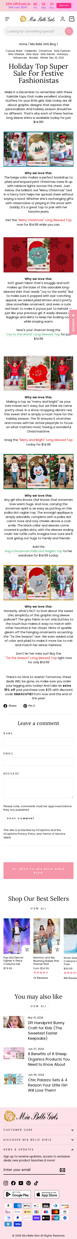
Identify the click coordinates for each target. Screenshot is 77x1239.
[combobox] (38, 31)
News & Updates (18, 1149)
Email (8, 753)
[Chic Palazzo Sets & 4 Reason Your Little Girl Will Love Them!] (13, 1079)
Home (23, 44)
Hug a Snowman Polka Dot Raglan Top (33, 551)
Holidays (62, 54)
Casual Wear (14, 51)
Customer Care (18, 1130)
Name (8, 733)
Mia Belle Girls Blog (43, 44)
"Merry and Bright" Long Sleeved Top (46, 440)
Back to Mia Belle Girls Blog (41, 870)
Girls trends (47, 54)
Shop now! (63, 5)
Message (11, 773)
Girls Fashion (62, 51)
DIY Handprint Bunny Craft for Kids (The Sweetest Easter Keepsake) (46, 1030)
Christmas (45, 51)
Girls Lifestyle (16, 54)
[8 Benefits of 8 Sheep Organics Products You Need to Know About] (13, 1053)
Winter (44, 57)
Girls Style (32, 54)
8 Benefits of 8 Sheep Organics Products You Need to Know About (49, 1059)
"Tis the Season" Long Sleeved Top (31, 658)
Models (33, 57)
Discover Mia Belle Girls (27, 1139)
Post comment (21, 818)
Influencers (20, 57)
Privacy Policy (27, 834)
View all (38, 908)
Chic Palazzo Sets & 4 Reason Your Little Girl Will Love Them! (47, 1085)
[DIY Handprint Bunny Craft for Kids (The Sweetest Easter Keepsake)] (13, 1022)
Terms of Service (54, 834)
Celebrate (30, 51)
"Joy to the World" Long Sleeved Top (33, 334)
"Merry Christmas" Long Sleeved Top (45, 220)
